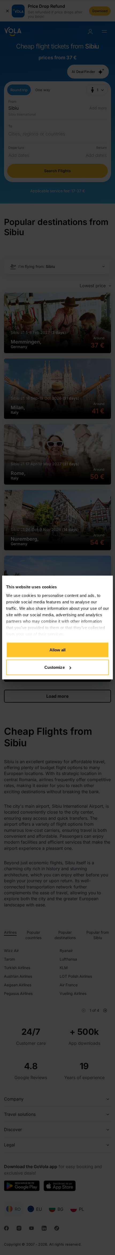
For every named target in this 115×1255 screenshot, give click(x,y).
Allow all (57, 649)
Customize (54, 667)
